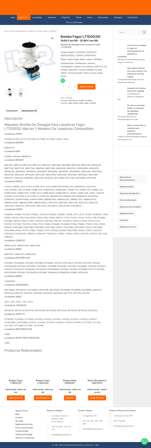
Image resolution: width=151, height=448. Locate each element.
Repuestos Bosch (127, 213)
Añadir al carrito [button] (16, 398)
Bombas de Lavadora (76, 100)
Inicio (13, 17)
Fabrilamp (124, 220)
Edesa (81, 103)
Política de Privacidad (23, 434)
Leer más (70, 398)
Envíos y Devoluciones (24, 428)
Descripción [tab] (12, 111)
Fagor (86, 103)
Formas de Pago (21, 431)
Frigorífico (65, 17)
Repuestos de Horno (128, 227)
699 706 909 (119, 421)
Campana (118, 17)
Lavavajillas (37, 17)
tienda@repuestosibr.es (61, 434)
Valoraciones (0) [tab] (29, 111)
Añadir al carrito (86, 87)
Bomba (75, 103)
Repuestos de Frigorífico (130, 193)
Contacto (19, 417)
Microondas (103, 17)
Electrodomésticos (18, 31)
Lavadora (22, 17)
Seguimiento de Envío (24, 424)
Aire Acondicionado (74, 22)
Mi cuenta (19, 421)
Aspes (70, 103)
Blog (17, 414)
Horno (89, 17)
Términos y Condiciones (24, 438)
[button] (52, 38)
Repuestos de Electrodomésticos (127, 178)
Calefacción (133, 17)
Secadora (52, 17)
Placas (78, 17)
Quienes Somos (21, 411)
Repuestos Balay (126, 187)
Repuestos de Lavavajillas (130, 207)
